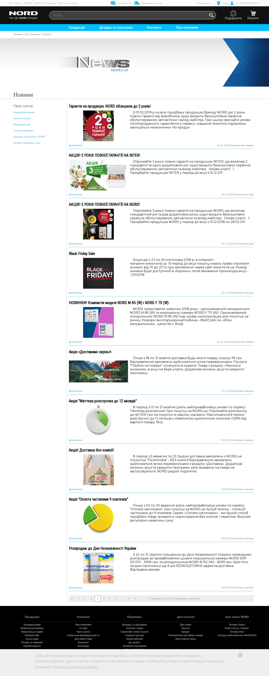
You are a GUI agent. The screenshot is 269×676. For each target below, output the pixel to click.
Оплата (27, 3)
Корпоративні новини (23, 112)
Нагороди (83, 646)
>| (148, 598)
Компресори (32, 635)
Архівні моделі (32, 646)
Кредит (186, 631)
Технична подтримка (134, 646)
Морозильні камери (32, 628)
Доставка (14, 3)
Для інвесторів (83, 639)
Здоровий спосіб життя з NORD (29, 136)
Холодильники (32, 624)
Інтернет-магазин (21, 118)
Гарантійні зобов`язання (134, 631)
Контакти (154, 27)
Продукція (77, 27)
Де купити (134, 642)
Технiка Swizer (237, 624)
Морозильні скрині (32, 631)
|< (72, 598)
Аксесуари (32, 639)
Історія (83, 628)
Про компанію (67, 3)
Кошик (253, 18)
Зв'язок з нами (134, 628)
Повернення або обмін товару (185, 635)
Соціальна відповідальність (83, 635)
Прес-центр (83, 631)
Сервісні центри (134, 635)
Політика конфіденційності (76, 667)
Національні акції (21, 124)
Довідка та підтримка (116, 27)
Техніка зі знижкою (32, 642)
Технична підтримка (23, 130)
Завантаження (134, 639)
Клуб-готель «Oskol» (237, 628)
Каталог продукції (45, 3)
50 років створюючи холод (26, 142)
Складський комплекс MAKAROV (237, 635)
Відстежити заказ (185, 639)
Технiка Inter (237, 631)
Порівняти (233, 18)
